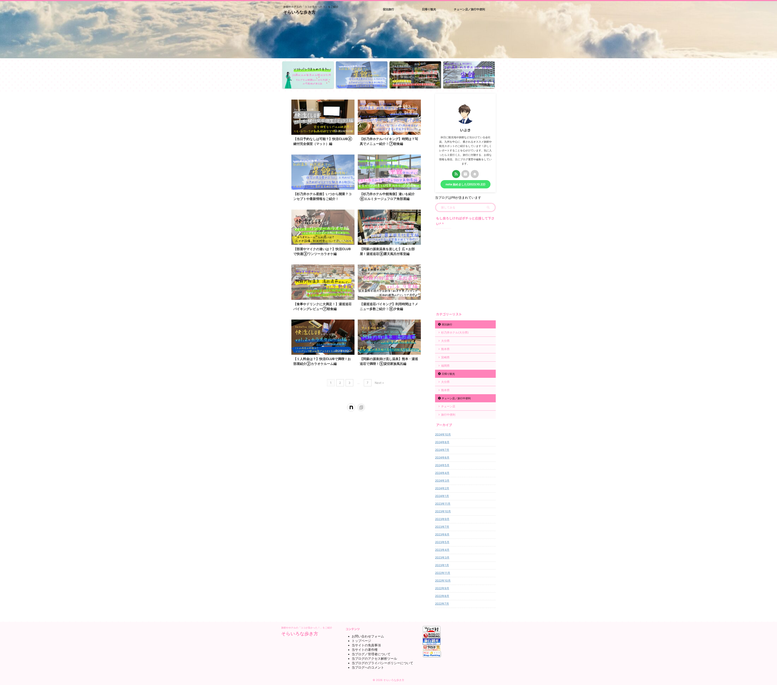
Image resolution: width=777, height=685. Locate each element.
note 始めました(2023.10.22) (465, 184)
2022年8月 (442, 596)
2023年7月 (442, 526)
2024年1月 (442, 496)
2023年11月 (442, 503)
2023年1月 (442, 565)
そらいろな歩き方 (299, 12)
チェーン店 (448, 406)
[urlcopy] (361, 407)
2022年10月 (443, 580)
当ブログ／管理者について (371, 654)
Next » (379, 383)
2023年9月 (442, 519)
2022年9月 (442, 588)
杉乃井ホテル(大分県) (455, 332)
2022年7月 (442, 603)
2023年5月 (442, 542)
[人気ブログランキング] (432, 636)
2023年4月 (442, 549)
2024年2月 (442, 488)
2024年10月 (443, 434)
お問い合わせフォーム (368, 636)
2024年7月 (442, 449)
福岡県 (445, 365)
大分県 (445, 340)
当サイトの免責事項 (366, 645)
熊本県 (445, 349)
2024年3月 (442, 480)
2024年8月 (442, 442)
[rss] (456, 174)
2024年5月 (442, 465)
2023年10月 (443, 511)
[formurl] (465, 174)
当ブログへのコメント (368, 667)
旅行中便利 (448, 414)
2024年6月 (442, 457)
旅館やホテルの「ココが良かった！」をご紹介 (306, 627)
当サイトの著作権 (365, 650)
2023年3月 (442, 557)
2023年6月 (442, 534)
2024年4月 (442, 473)
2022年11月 (442, 573)
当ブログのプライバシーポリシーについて (382, 663)
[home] (475, 174)
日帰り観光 (448, 373)
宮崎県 (445, 357)
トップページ (361, 641)
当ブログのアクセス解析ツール (374, 658)
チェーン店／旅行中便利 (456, 398)
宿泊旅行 (447, 324)
